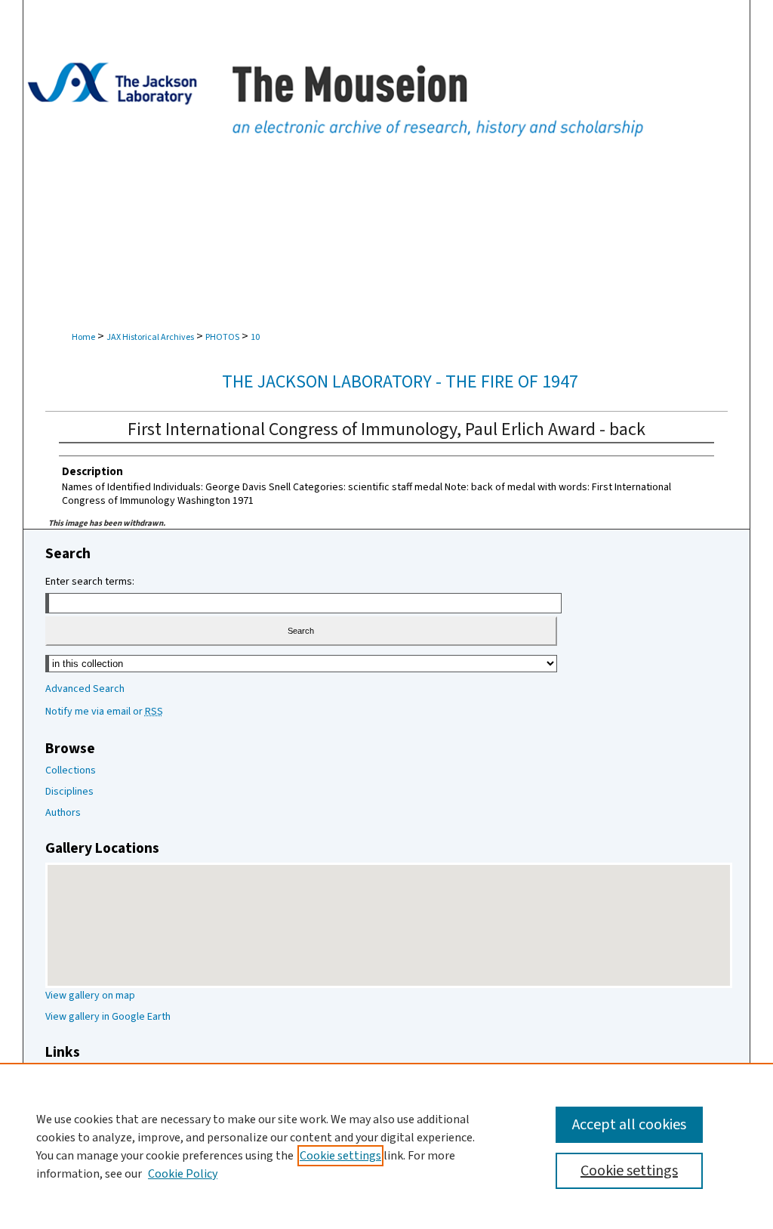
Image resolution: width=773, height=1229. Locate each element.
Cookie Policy (182, 1174)
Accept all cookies (629, 1124)
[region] (386, 1146)
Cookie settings (340, 1155)
